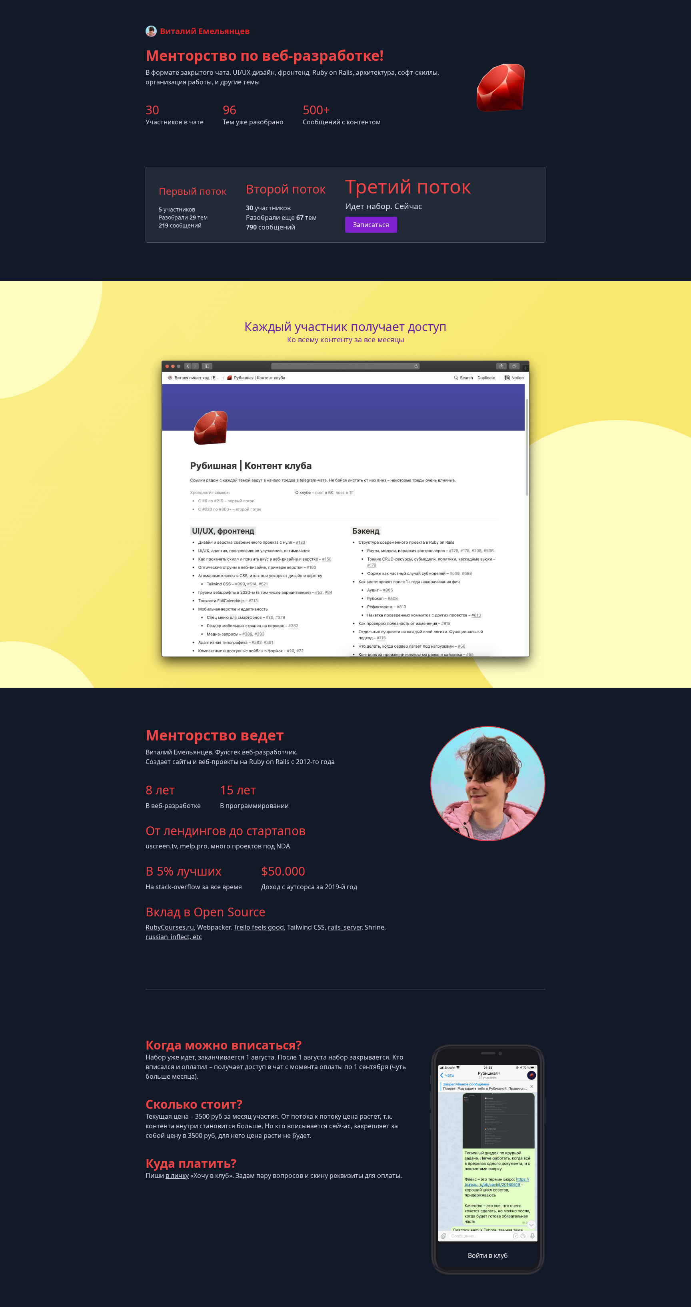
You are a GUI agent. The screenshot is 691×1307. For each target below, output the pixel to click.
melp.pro (194, 846)
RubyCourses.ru (170, 927)
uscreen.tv (161, 846)
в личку (177, 1175)
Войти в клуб (488, 1255)
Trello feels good (259, 927)
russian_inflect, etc (174, 936)
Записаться (371, 224)
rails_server (344, 927)
